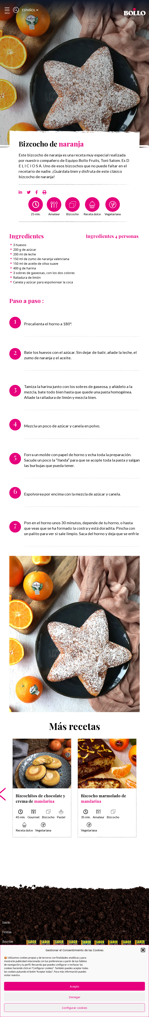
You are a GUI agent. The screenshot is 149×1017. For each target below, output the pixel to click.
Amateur (54, 214)
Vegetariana (113, 214)
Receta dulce (92, 214)
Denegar (74, 997)
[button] (143, 950)
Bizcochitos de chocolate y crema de (40, 798)
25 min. (35, 214)
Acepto (74, 986)
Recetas (7, 941)
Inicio (6, 922)
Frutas (6, 932)
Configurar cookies (74, 1008)
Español (29, 10)
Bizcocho (72, 214)
